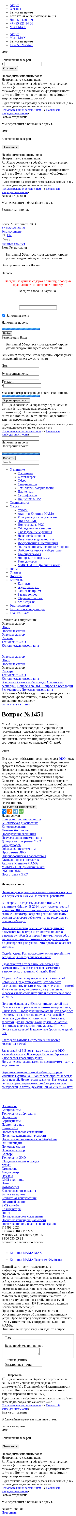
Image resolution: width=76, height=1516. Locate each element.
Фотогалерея (10, 1187)
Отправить (9, 68)
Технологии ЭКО (14, 642)
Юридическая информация (20, 645)
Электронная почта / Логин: (21, 265)
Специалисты (11, 1110)
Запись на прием (13, 1194)
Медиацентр (10, 1172)
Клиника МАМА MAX (26, 1252)
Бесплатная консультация (19, 1198)
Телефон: (8, 381)
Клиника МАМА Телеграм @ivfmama (36, 1259)
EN (9, 235)
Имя (4, 52)
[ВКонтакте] (4, 811)
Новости (8, 1183)
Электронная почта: (15, 373)
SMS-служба (10, 1205)
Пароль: (7, 273)
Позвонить (9, 1512)
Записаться (10, 147)
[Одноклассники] (9, 811)
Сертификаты (11, 1121)
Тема (8, 1337)
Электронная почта (18, 1364)
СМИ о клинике (13, 1179)
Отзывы (15, 8)
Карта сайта (10, 1128)
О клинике (9, 1106)
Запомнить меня (17, 315)
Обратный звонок (14, 1201)
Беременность (11, 689)
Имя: (5, 365)
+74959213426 (19, 613)
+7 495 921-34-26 (21, 23)
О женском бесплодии (30, 682)
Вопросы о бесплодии (57, 686)
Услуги (6, 1165)
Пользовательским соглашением (21, 109)
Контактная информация (19, 1190)
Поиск (6, 1212)
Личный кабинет (13, 244)
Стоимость (9, 1168)
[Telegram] (15, 811)
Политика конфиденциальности (24, 1135)
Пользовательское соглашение (22, 1132)
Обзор (6, 627)
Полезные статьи (13, 631)
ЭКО (62, 758)
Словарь (7, 638)
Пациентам (9, 1117)
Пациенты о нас (13, 1124)
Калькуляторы (11, 1209)
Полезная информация (37, 689)
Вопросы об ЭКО (29, 686)
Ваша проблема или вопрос (24, 1345)
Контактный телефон (16, 60)
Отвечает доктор (13, 634)
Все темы (8, 682)
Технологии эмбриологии (19, 1113)
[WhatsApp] (21, 811)
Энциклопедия (12, 231)
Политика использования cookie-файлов (29, 1139)
